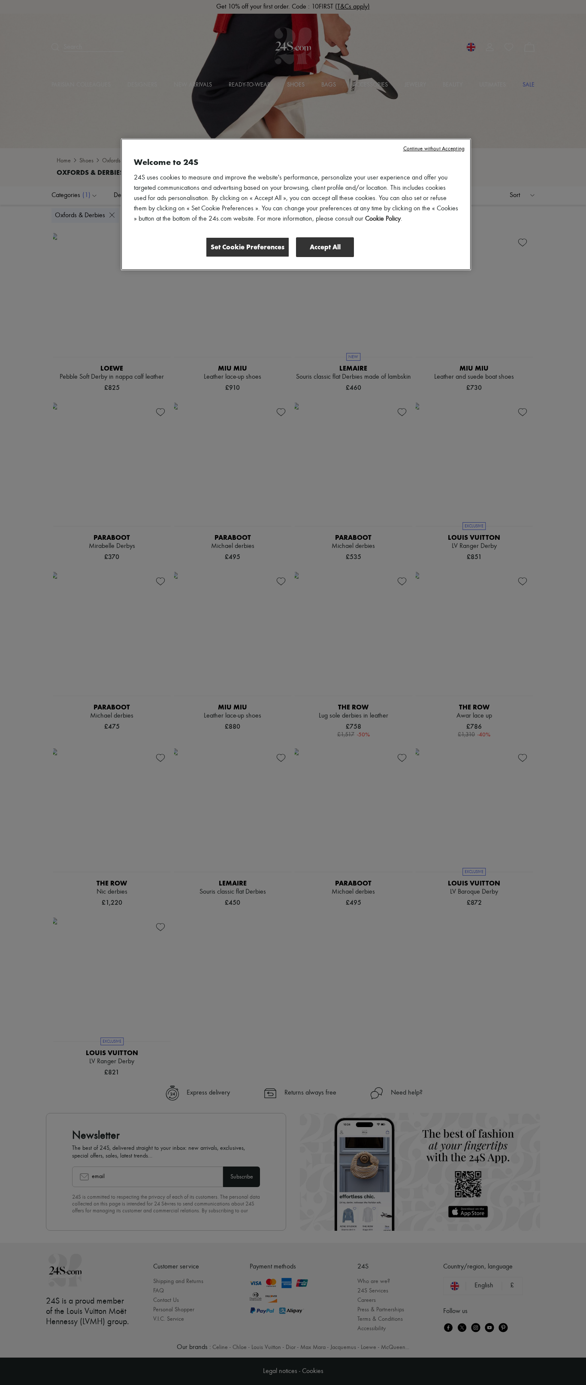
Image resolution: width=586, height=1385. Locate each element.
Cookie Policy (383, 218)
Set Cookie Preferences (247, 247)
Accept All (325, 247)
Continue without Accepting (434, 149)
